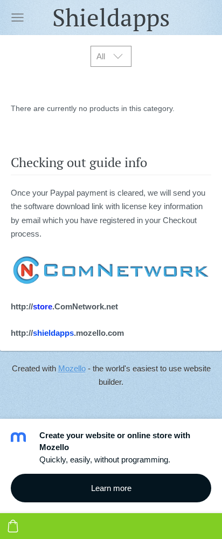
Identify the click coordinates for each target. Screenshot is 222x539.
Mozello (72, 368)
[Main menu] (17, 17)
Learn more (111, 488)
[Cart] (13, 526)
